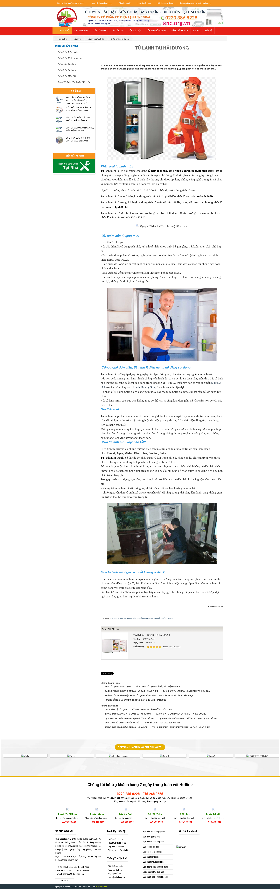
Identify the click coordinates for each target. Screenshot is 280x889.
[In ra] (216, 59)
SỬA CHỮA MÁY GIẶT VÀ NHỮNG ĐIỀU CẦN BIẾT (78, 119)
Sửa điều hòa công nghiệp (154, 831)
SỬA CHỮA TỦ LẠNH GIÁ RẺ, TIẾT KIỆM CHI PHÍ (80, 129)
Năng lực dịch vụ (115, 870)
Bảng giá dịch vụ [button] (180, 30)
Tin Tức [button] (196, 30)
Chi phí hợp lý (124, 3)
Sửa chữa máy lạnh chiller (153, 862)
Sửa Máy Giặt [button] (135, 30)
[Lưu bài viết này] (220, 59)
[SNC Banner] (155, 16)
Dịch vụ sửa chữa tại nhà (118, 850)
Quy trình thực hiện (116, 846)
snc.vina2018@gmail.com (73, 874)
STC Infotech (101, 886)
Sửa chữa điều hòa (67, 64)
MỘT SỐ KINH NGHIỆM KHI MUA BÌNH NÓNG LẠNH (79, 109)
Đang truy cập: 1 (65, 880)
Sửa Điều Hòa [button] (99, 30)
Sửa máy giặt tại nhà (151, 836)
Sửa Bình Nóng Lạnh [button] (156, 30)
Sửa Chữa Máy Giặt (67, 76)
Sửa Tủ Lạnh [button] (117, 30)
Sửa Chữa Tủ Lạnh (67, 70)
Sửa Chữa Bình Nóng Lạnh (70, 58)
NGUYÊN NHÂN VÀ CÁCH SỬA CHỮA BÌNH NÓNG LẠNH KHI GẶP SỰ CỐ (78, 100)
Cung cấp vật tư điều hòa (153, 872)
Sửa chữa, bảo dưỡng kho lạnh (155, 877)
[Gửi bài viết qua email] (211, 59)
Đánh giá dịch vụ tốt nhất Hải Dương (195, 3)
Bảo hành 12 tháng (165, 3)
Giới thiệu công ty (115, 866)
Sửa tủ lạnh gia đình (151, 846)
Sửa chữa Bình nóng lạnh (153, 841)
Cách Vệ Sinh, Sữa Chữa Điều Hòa (74, 82)
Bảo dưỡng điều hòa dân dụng (155, 866)
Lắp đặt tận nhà (144, 3)
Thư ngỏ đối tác (114, 873)
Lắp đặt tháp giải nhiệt (152, 851)
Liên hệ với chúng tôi (116, 877)
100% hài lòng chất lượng (101, 3)
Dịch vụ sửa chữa (66, 45)
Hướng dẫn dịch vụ (115, 839)
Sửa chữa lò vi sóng (151, 857)
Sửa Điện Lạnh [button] (81, 30)
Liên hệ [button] (208, 30)
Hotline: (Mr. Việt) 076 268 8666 (70, 3)
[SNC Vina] (66, 16)
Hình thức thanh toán (117, 843)
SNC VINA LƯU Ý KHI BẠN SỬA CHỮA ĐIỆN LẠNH (78, 139)
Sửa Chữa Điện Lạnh (68, 52)
